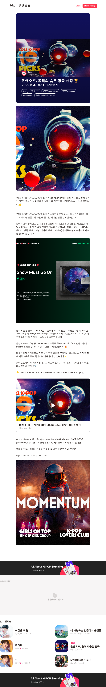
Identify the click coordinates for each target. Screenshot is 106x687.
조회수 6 (27, 634)
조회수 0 (26, 648)
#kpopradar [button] (27, 95)
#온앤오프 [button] (35, 91)
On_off (73, 663)
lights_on (18, 634)
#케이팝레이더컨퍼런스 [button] (45, 95)
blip (71, 650)
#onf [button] (24, 91)
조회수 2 (88, 634)
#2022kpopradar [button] (68, 91)
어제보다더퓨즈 (76, 634)
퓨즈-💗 (18, 648)
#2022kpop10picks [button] (50, 91)
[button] (78, 6)
